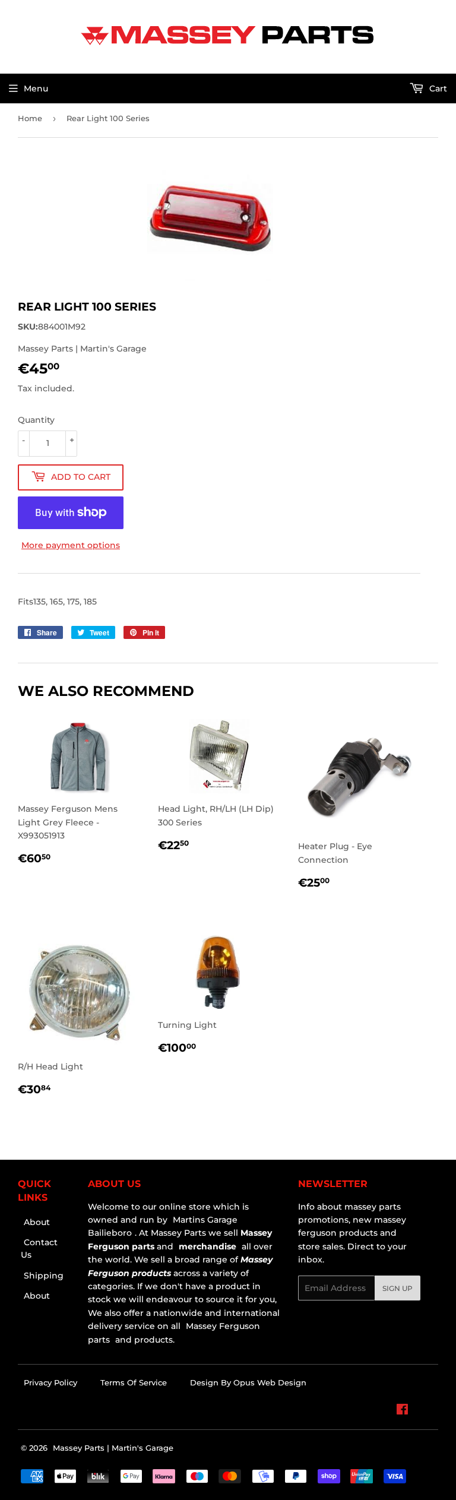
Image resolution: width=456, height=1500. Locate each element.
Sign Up (397, 1288)
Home (30, 118)
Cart (437, 88)
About (37, 1222)
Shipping (44, 1275)
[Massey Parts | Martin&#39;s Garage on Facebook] (402, 1411)
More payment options (70, 545)
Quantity (36, 419)
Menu (36, 88)
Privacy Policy (50, 1382)
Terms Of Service (133, 1382)
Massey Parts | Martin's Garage (113, 1447)
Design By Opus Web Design (248, 1382)
